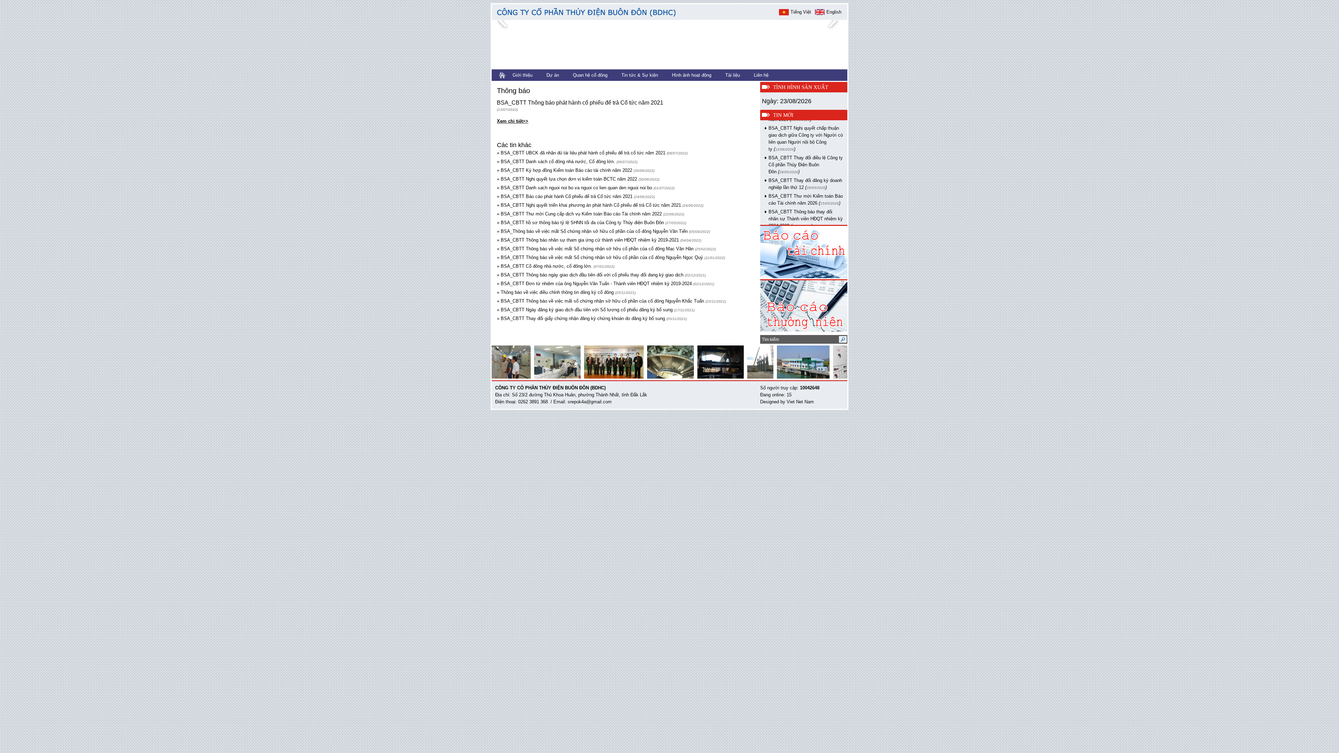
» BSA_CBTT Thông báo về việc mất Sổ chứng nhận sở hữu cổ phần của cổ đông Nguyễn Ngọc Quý (600, 257)
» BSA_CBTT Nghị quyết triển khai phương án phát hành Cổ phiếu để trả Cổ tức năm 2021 (589, 205)
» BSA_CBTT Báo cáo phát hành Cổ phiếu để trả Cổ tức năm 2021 (565, 196)
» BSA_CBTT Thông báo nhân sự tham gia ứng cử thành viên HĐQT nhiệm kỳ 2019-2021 (588, 240)
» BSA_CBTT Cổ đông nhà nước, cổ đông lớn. (544, 266)
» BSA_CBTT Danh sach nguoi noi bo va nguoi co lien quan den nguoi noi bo (574, 187)
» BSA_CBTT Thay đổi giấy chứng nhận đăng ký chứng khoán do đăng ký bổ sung (581, 318)
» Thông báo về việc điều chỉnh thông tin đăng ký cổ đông (555, 292)
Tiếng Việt (800, 12)
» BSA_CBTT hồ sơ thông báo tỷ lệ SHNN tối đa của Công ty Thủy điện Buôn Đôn (580, 222)
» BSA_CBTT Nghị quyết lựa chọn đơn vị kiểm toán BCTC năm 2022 (567, 179)
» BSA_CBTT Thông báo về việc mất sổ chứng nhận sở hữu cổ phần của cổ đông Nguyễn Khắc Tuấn (600, 301)
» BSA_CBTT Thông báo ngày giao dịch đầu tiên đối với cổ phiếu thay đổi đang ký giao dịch (590, 274)
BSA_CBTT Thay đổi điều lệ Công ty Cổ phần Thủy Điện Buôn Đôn (806, 152)
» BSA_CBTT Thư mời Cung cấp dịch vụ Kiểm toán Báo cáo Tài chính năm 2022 (579, 213)
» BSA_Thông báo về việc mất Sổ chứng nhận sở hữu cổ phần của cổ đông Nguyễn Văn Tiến (592, 231)
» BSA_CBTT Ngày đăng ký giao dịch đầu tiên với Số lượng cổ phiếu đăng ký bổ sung (585, 309)
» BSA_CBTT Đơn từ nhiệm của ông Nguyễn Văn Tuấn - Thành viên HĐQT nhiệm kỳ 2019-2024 (594, 283)
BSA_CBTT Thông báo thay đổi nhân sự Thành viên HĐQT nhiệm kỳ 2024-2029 (806, 206)
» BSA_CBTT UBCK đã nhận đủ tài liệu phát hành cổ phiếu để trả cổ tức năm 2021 (581, 152)
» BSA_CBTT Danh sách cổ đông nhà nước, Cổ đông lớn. (556, 161)
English (833, 12)
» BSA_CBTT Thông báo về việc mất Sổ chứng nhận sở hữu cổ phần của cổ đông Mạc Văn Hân (595, 248)
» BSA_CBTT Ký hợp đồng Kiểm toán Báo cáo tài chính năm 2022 (564, 170)
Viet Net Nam (800, 401)
